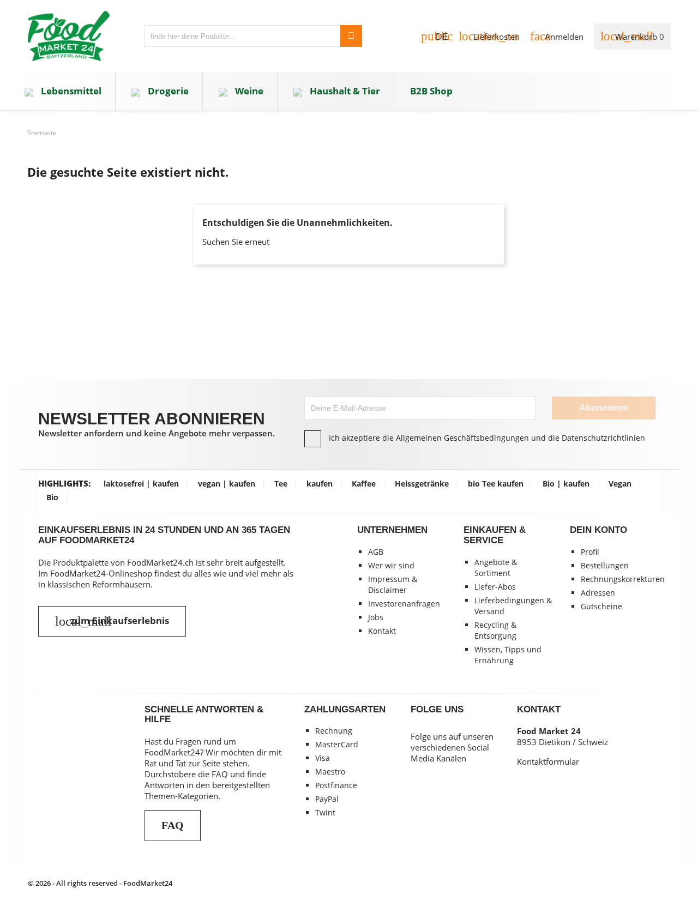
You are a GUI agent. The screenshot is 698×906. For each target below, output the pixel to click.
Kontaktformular (548, 761)
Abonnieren (603, 407)
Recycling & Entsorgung (495, 630)
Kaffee (364, 483)
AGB (375, 552)
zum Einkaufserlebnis (112, 621)
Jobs (375, 617)
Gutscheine (601, 606)
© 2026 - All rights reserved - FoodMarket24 (100, 883)
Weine (248, 91)
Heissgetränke (422, 483)
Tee (280, 483)
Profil (590, 552)
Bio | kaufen (566, 483)
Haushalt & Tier (344, 91)
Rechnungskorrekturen (623, 579)
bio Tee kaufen (496, 483)
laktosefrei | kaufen (141, 483)
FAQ (172, 825)
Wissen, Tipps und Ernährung (507, 654)
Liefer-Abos (495, 586)
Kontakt (382, 631)
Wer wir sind (391, 565)
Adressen (598, 592)
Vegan (620, 483)
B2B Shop (431, 91)
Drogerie (167, 91)
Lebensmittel (70, 91)
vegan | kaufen (226, 483)
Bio (52, 497)
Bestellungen (605, 565)
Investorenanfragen (404, 603)
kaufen (319, 483)
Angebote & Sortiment (495, 567)
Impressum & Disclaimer (392, 584)
